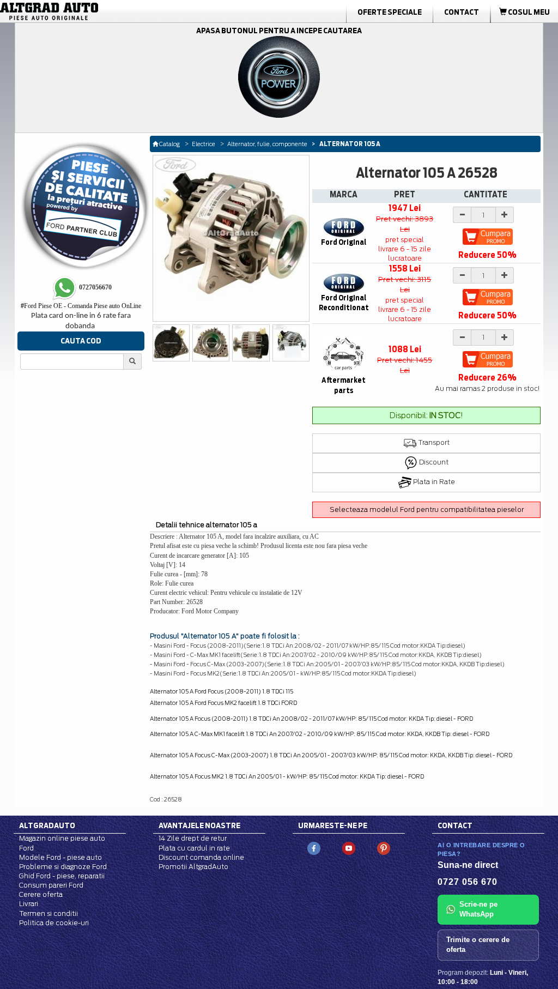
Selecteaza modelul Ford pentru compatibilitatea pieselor (427, 509)
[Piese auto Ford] (88, 11)
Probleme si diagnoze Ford (63, 867)
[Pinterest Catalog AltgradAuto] (383, 848)
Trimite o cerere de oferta (478, 945)
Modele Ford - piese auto (60, 857)
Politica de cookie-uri (54, 923)
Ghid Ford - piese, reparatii (62, 876)
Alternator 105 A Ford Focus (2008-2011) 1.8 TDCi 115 (221, 691)
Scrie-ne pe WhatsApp (478, 909)
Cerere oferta (41, 894)
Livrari (28, 904)
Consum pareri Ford (51, 885)
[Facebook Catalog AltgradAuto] (313, 848)
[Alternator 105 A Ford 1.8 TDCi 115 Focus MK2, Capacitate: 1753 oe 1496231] (250, 342)
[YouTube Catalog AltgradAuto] (348, 848)
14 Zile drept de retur (193, 838)
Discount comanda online (201, 857)
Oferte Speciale (389, 12)
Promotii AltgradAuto (193, 867)
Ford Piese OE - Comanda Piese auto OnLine (81, 306)
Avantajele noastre (199, 825)
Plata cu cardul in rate (194, 848)
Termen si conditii (48, 913)
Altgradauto (47, 825)
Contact (461, 12)
